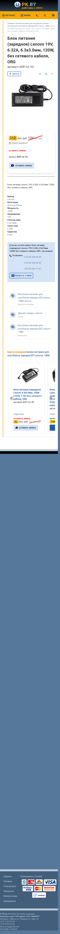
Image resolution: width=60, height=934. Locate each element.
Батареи (7, 881)
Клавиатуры (9, 886)
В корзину (30, 427)
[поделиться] (40, 74)
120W (10, 211)
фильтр (15, 74)
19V (9, 217)
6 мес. (10, 234)
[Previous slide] (11, 398)
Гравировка (9, 901)
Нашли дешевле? (20, 143)
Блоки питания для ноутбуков (29, 23)
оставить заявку (23, 165)
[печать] (46, 74)
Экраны (7, 876)
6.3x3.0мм (11, 223)
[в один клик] (43, 428)
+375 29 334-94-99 (32, 257)
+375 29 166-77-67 (32, 269)
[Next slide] (51, 398)
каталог (10, 15)
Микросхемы (10, 896)
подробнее (22, 414)
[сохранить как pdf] (52, 74)
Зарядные (8, 891)
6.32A (10, 229)
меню (27, 15)
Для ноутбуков (14, 205)
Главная (10, 23)
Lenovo (10, 199)
